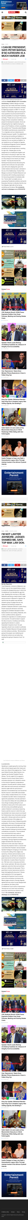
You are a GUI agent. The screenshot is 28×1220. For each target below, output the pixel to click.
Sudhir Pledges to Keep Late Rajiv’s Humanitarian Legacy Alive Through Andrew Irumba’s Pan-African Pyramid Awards (14, 461)
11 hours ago (5, 348)
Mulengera (5, 59)
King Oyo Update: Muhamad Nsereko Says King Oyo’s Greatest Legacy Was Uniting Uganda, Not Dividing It (14, 401)
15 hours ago (5, 377)
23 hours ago (5, 405)
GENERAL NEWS (13, 531)
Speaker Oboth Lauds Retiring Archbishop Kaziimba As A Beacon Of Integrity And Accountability (14, 345)
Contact (13, 1212)
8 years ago (13, 59)
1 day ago (4, 466)
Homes (23, 1212)
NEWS (6, 44)
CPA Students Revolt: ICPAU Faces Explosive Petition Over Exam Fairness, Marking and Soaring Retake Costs (14, 315)
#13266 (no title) (5, 1212)
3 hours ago (5, 320)
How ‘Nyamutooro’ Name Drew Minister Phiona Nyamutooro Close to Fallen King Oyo (14, 373)
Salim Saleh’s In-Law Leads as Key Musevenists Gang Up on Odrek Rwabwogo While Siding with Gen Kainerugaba (13, 431)
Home (3, 44)
